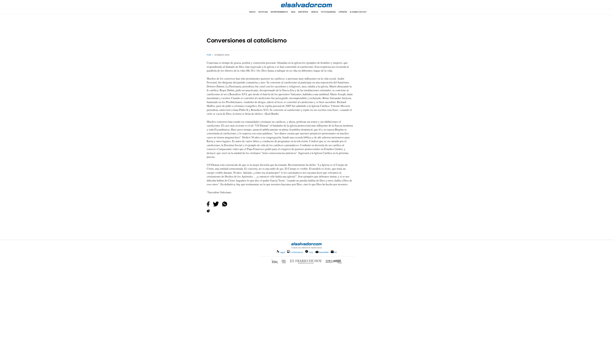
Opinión (343, 12)
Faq (311, 252)
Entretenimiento (279, 12)
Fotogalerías (328, 12)
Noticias (263, 12)
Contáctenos (296, 252)
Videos (314, 12)
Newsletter (324, 252)
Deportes (303, 12)
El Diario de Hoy (358, 12)
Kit (335, 252)
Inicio (252, 12)
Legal (282, 252)
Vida (293, 12)
